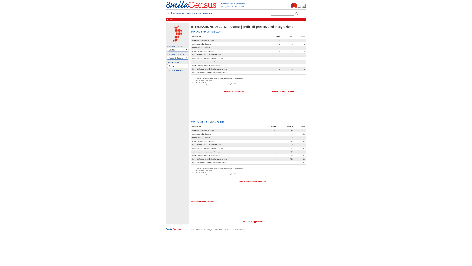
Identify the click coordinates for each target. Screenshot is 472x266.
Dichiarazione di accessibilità (234, 229)
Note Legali (208, 229)
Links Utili (207, 13)
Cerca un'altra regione (175, 46)
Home (168, 13)
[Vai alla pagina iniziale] (206, 6)
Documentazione (194, 13)
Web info (218, 229)
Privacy (199, 229)
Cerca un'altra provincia (175, 55)
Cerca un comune (173, 63)
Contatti (191, 229)
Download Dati (179, 13)
